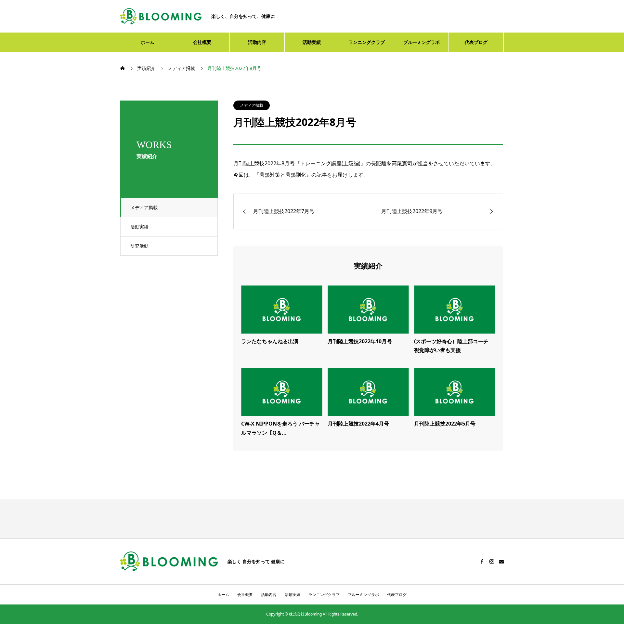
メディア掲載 (144, 207)
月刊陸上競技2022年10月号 (360, 341)
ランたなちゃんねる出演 (269, 341)
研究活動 (139, 246)
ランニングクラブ (366, 42)
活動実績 (312, 42)
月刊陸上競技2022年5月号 (444, 423)
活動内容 (257, 42)
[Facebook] (482, 561)
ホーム (147, 42)
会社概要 (202, 42)
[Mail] (501, 561)
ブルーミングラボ (421, 42)
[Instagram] (491, 561)
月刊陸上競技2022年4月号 (358, 423)
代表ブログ (476, 42)
